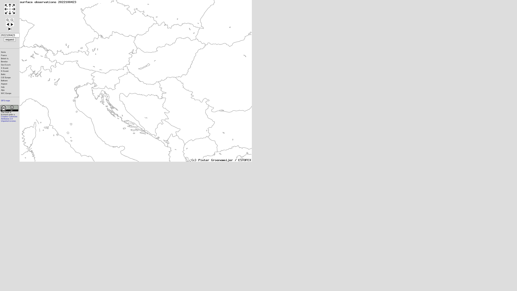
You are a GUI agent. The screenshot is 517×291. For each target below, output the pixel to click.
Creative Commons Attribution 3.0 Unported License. (9, 119)
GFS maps (5, 101)
